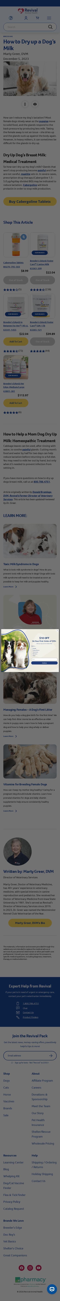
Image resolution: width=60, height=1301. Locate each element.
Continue (44, 663)
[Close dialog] (57, 630)
